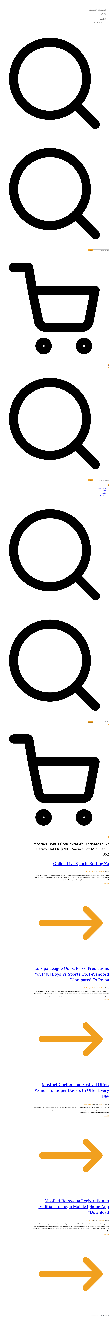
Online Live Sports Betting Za (81, 864)
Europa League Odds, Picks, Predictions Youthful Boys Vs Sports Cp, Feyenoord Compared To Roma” (71, 974)
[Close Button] (108, 485)
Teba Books (101, 872)
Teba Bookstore (104, 1316)
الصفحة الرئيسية (97, 10)
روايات (103, 19)
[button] (108, 724)
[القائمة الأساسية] (108, 367)
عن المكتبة (100, 23)
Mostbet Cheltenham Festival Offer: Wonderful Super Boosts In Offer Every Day (72, 1090)
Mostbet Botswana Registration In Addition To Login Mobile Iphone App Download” (73, 1207)
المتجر (102, 14)
